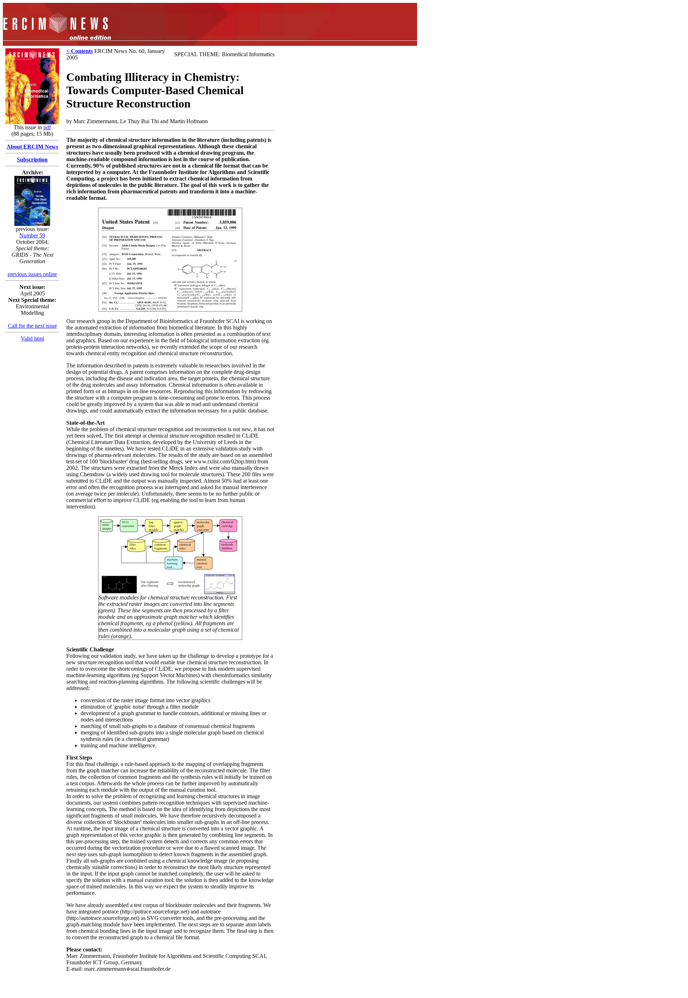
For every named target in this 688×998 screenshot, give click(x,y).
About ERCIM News (32, 147)
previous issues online (32, 274)
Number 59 (32, 235)
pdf (47, 127)
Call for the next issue (32, 326)
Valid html (32, 339)
